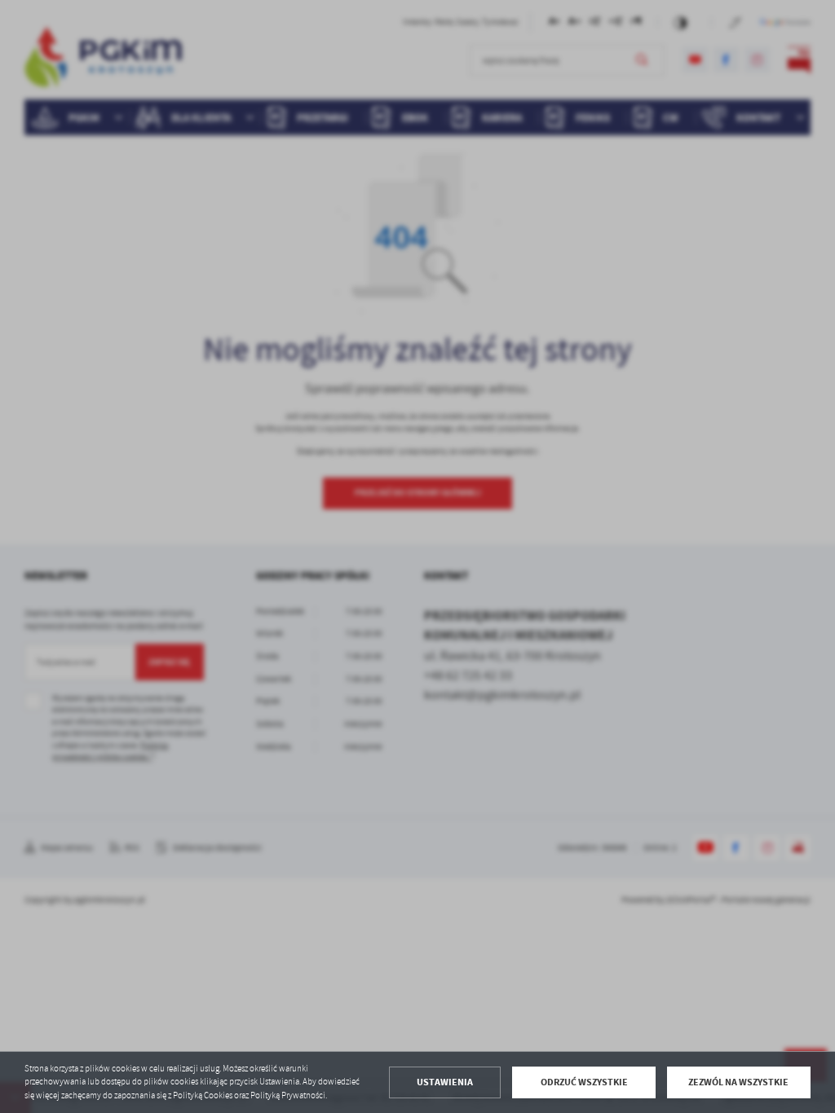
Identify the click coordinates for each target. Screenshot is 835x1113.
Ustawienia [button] (445, 1082)
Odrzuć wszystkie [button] (584, 1082)
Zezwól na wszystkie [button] (738, 1082)
